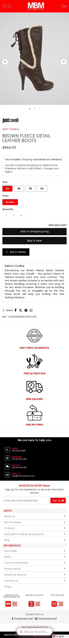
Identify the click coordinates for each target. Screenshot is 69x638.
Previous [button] (5, 62)
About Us (9, 516)
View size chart (57, 224)
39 (30, 188)
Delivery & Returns (15, 574)
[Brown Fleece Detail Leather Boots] (34, 58)
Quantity (7, 209)
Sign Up (56, 500)
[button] (60, 636)
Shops (8, 586)
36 (7, 188)
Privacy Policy (12, 568)
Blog (6, 540)
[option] (34, 58)
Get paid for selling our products (24, 534)
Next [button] (64, 62)
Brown (10, 202)
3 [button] (39, 108)
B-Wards (9, 528)
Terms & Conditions (16, 562)
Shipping (27, 159)
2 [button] (34, 108)
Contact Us (11, 580)
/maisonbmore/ (23, 618)
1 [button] (29, 108)
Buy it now (34, 240)
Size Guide (10, 550)
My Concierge (12, 522)
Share (9, 310)
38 (19, 188)
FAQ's (7, 556)
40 (42, 188)
